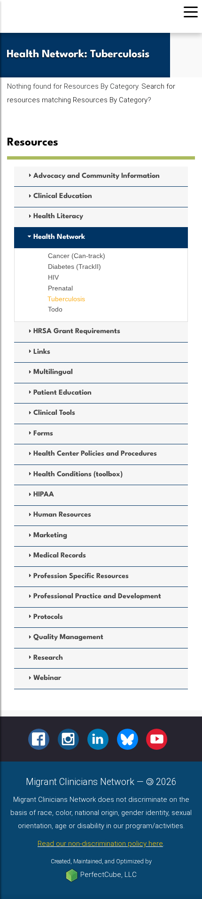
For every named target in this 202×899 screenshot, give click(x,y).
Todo (55, 309)
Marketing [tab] (50, 535)
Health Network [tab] (59, 237)
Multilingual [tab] (53, 372)
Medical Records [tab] (59, 555)
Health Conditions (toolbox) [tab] (78, 474)
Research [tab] (48, 658)
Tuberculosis (66, 299)
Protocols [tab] (48, 617)
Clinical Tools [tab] (54, 413)
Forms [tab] (43, 433)
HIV (53, 277)
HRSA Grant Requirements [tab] (76, 331)
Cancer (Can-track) (76, 255)
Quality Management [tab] (68, 637)
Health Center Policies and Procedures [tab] (95, 453)
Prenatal (60, 288)
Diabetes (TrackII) (74, 266)
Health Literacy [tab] (58, 216)
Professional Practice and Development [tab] (97, 596)
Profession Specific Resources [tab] (81, 576)
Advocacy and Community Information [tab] (96, 176)
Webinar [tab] (47, 678)
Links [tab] (41, 352)
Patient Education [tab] (62, 392)
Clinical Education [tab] (62, 196)
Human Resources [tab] (62, 514)
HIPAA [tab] (43, 494)
